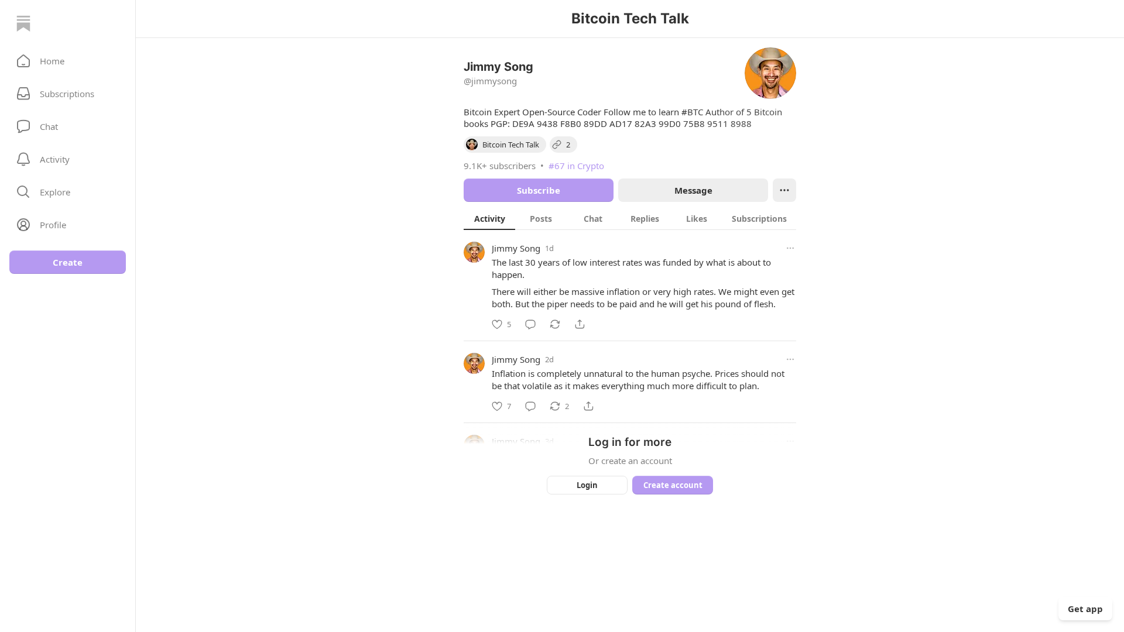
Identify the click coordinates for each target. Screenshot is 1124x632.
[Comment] (530, 324)
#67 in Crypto (576, 165)
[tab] (489, 218)
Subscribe (538, 190)
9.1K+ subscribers (500, 165)
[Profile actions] (784, 190)
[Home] (23, 23)
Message (693, 190)
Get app (1085, 608)
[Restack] (555, 324)
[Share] (580, 324)
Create (68, 262)
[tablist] (630, 218)
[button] (67, 61)
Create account (672, 485)
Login (587, 485)
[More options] (790, 248)
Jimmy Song (516, 248)
